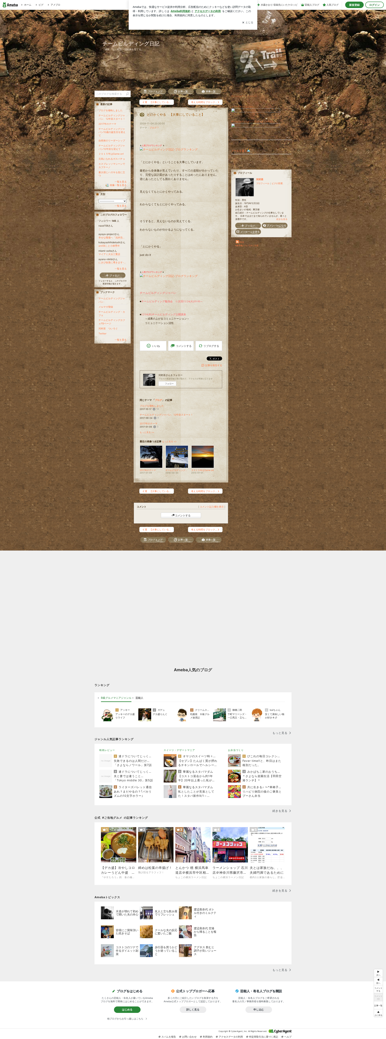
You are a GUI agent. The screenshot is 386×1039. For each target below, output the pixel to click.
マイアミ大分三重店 (109, 254)
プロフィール (262, 183)
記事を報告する (213, 365)
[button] (378, 1013)
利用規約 (208, 1036)
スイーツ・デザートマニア (179, 750)
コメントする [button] (184, 345)
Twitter (102, 333)
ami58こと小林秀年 (109, 245)
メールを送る (239, 150)
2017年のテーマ (148, 423)
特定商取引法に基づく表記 (263, 1036)
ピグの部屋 (277, 183)
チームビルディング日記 (131, 43)
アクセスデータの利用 (231, 1036)
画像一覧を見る (118, 185)
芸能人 (139, 697)
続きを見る (281, 219)
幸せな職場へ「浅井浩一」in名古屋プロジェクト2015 (113, 237)
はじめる (127, 1009)
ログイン (374, 4)
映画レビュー (107, 750)
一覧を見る (121, 181)
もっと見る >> (147, 432)
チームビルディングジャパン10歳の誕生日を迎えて (112, 132)
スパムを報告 (168, 1036)
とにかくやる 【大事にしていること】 (176, 114)
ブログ (153, 127)
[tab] (116, 698)
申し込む (259, 1009)
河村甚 (259, 179)
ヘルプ (288, 1036)
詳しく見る (192, 1009)
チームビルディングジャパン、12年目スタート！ (166, 414)
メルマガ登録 (106, 306)
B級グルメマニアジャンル (116, 697)
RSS (241, 242)
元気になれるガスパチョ (112, 158)
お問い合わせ (189, 1036)
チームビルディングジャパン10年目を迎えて (112, 147)
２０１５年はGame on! (111, 153)
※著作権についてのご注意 (247, 245)
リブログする (211, 345)
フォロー (169, 383)
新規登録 (354, 4)
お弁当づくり (236, 750)
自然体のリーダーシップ (112, 140)
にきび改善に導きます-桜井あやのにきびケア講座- (113, 262)
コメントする (183, 515)
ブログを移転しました (152, 405)
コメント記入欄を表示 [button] (212, 506)
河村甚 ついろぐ (108, 328)
